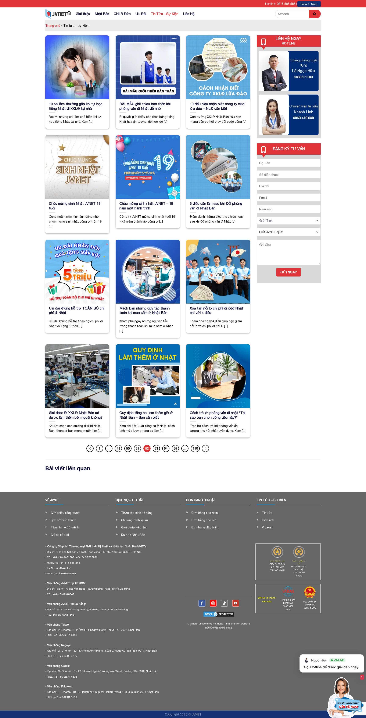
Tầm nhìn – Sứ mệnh (65, 527)
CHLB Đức (122, 14)
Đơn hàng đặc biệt (204, 527)
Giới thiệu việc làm (134, 527)
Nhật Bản (102, 14)
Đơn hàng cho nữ (203, 520)
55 (175, 448)
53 (156, 448)
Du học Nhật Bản (133, 534)
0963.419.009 (303, 118)
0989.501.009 (303, 77)
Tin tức (267, 512)
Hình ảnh (268, 520)
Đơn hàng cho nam (204, 512)
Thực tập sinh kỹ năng (136, 512)
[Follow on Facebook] (201, 603)
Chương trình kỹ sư (134, 520)
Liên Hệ (188, 14)
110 (195, 448)
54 (166, 448)
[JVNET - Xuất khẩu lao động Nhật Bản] (56, 14)
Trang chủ (52, 26)
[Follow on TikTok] (224, 603)
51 (137, 448)
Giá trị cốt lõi (60, 534)
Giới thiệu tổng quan (65, 512)
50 (128, 448)
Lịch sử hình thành (63, 520)
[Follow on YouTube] (235, 603)
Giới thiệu (83, 14)
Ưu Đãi (140, 14)
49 (118, 448)
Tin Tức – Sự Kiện (164, 14)
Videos (267, 527)
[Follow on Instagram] (213, 603)
